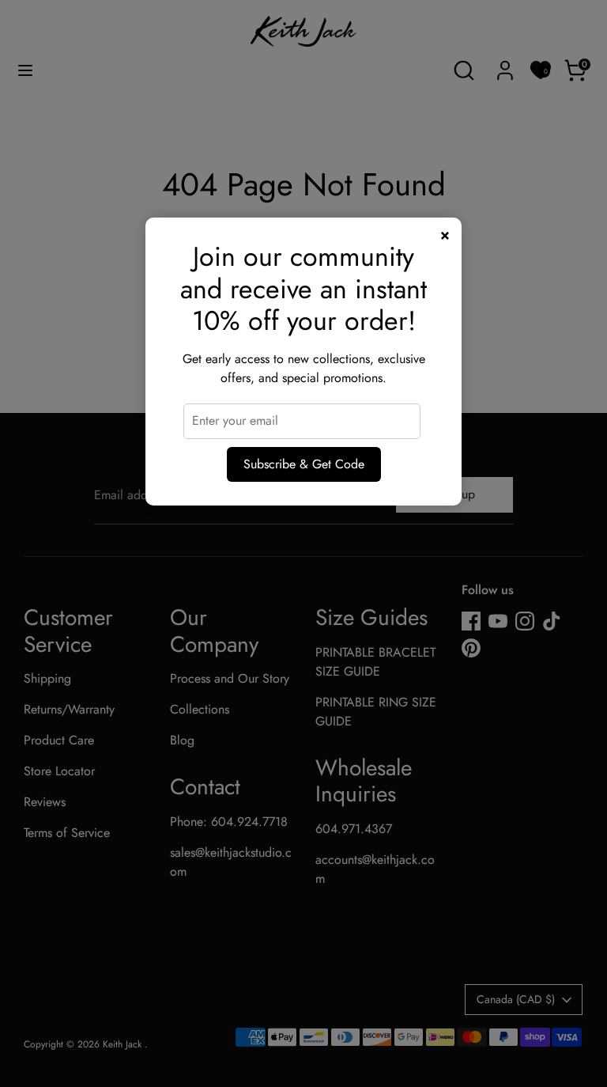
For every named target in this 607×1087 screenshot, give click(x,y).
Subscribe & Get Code (303, 464)
